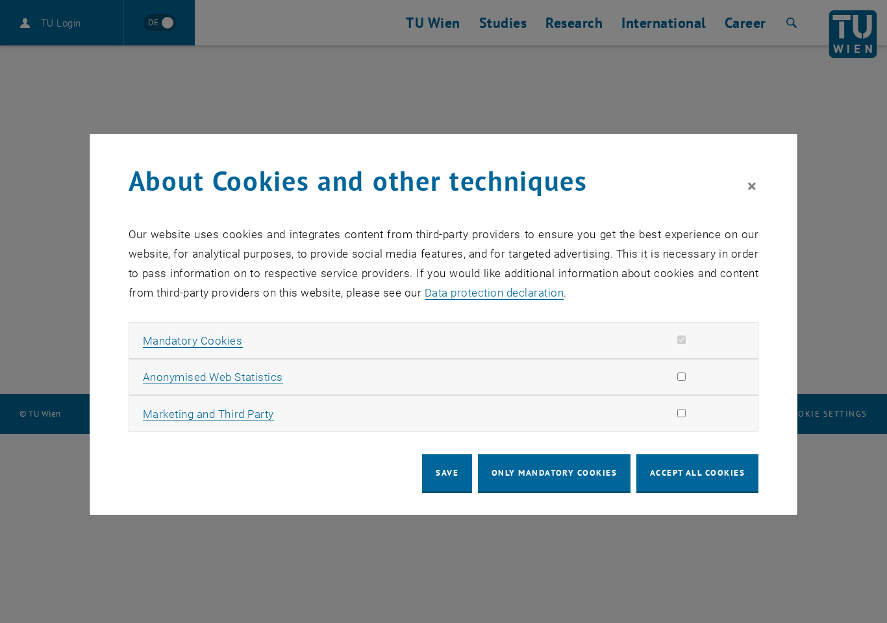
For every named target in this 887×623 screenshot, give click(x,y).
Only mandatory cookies (555, 472)
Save (447, 472)
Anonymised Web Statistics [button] (213, 377)
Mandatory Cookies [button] (193, 340)
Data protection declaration (494, 292)
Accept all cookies (697, 472)
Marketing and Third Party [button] (208, 414)
